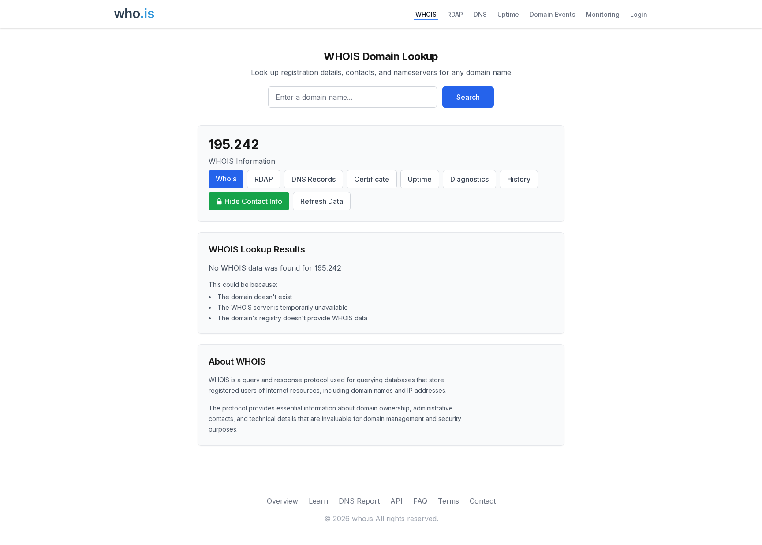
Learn (318, 500)
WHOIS (426, 14)
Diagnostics (469, 179)
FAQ (420, 500)
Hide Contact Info (253, 201)
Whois (226, 178)
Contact (483, 500)
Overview (282, 500)
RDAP (455, 14)
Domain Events (552, 14)
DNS (480, 14)
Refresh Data (321, 201)
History (518, 179)
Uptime (508, 14)
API (396, 500)
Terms (448, 500)
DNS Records (313, 179)
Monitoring (603, 14)
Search (468, 97)
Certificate (371, 179)
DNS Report (359, 500)
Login (638, 14)
